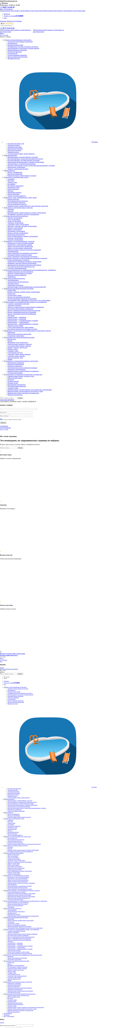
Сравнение (6, 1015)
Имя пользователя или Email (8, 1025)
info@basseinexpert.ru (8, 1)
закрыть (2, 667)
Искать (20, 398)
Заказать (3, 422)
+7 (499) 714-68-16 (7, 7)
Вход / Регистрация (9, 1016)
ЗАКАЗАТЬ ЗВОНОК (7, 400)
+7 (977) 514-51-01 (7, 28)
